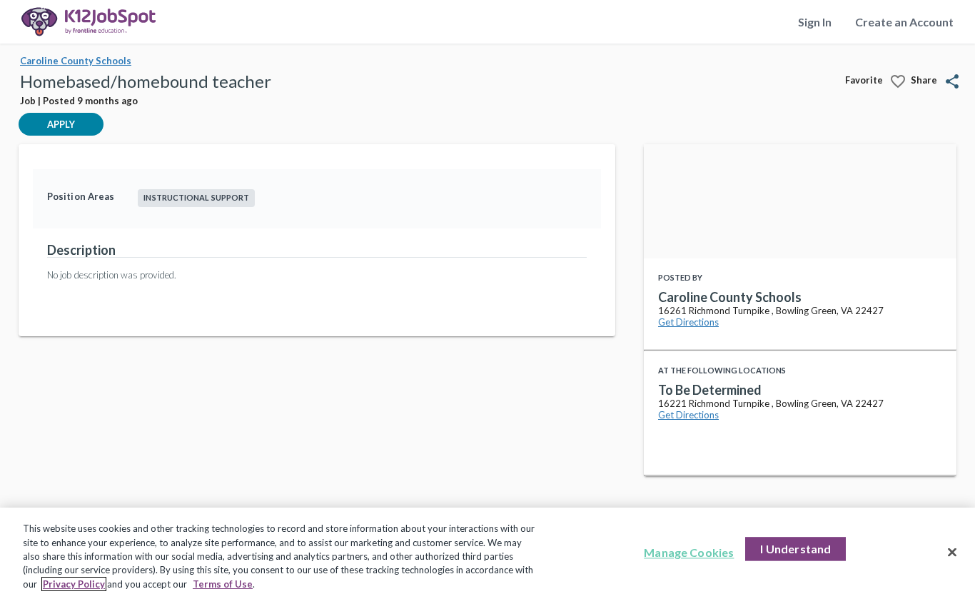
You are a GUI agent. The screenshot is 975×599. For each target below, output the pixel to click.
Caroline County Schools (75, 60)
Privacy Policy (74, 584)
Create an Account (904, 22)
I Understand (795, 549)
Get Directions (688, 322)
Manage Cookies (689, 553)
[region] (487, 553)
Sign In (815, 22)
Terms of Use (223, 584)
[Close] (952, 552)
